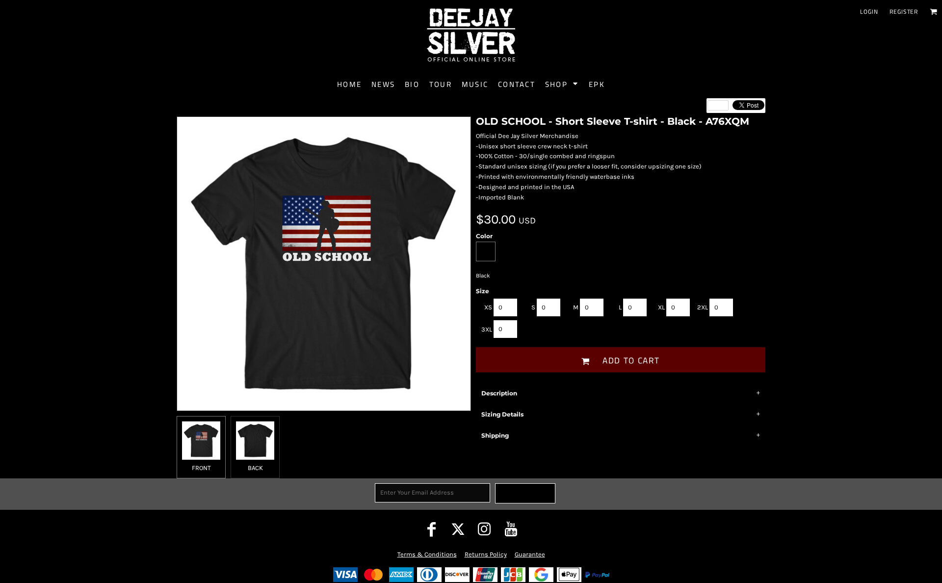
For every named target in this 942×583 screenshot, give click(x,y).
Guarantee (530, 554)
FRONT (201, 468)
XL (661, 307)
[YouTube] (510, 529)
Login (869, 11)
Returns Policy (486, 554)
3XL (486, 329)
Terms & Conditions (427, 554)
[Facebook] (431, 529)
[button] (933, 11)
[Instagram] (484, 529)
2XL (702, 307)
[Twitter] (457, 529)
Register (904, 11)
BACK (255, 468)
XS (488, 307)
